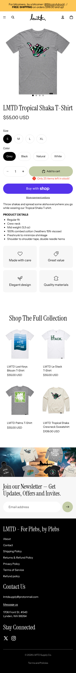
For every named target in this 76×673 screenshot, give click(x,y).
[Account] (62, 17)
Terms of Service (13, 570)
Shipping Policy (12, 551)
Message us (10, 604)
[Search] (13, 17)
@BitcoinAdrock (54, 4)
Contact (8, 545)
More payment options (38, 197)
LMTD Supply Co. (42, 654)
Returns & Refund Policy (18, 557)
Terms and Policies (38, 662)
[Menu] (4, 17)
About (7, 539)
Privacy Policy (11, 564)
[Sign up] (67, 507)
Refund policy (11, 576)
